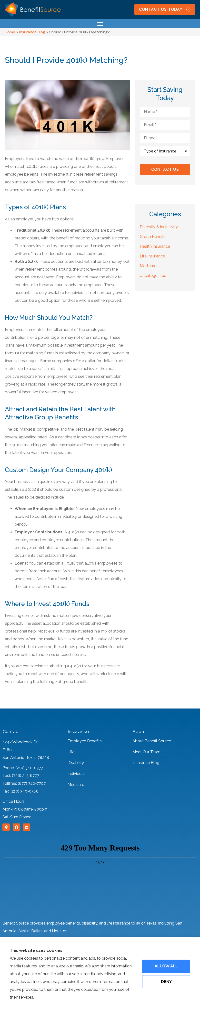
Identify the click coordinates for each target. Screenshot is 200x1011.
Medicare (76, 784)
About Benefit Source (151, 741)
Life (71, 752)
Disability (76, 762)
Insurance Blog (32, 32)
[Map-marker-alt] (6, 827)
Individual (76, 773)
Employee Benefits (85, 741)
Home (10, 32)
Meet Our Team (146, 752)
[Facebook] (16, 827)
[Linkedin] (26, 827)
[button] (100, 23)
